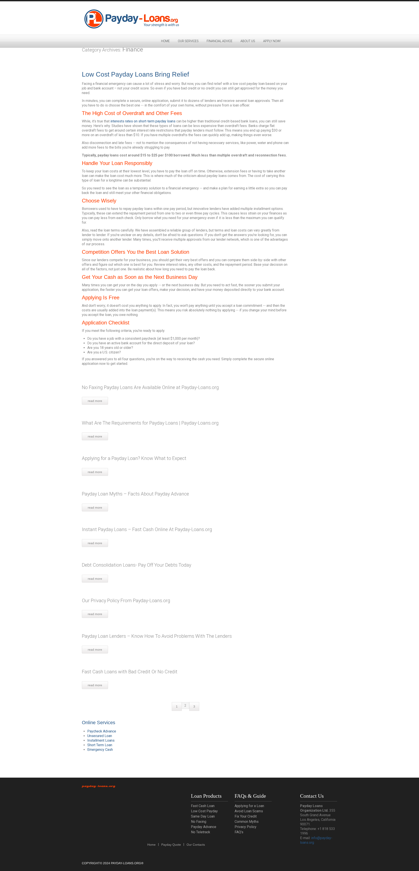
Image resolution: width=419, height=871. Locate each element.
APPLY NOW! (272, 41)
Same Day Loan (203, 816)
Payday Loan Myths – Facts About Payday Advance (135, 494)
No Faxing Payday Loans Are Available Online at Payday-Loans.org (150, 387)
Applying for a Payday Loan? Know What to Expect (134, 458)
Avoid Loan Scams (249, 811)
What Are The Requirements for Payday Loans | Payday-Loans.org (150, 423)
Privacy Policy (245, 827)
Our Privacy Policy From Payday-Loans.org (126, 600)
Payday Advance (203, 827)
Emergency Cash (100, 750)
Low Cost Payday (204, 811)
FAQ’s (239, 832)
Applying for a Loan (249, 806)
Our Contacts (196, 844)
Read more (95, 401)
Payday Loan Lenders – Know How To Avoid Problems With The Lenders (157, 636)
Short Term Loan (99, 745)
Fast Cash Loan (203, 806)
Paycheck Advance (101, 731)
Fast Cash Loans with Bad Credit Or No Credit (129, 671)
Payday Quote (171, 844)
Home (165, 41)
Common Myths (247, 822)
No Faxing (198, 822)
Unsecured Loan (99, 736)
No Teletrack (200, 832)
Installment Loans (101, 740)
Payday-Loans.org (98, 786)
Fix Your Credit (246, 816)
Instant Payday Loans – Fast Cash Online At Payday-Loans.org (147, 529)
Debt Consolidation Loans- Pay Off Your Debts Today (136, 565)
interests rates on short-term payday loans (142, 121)
